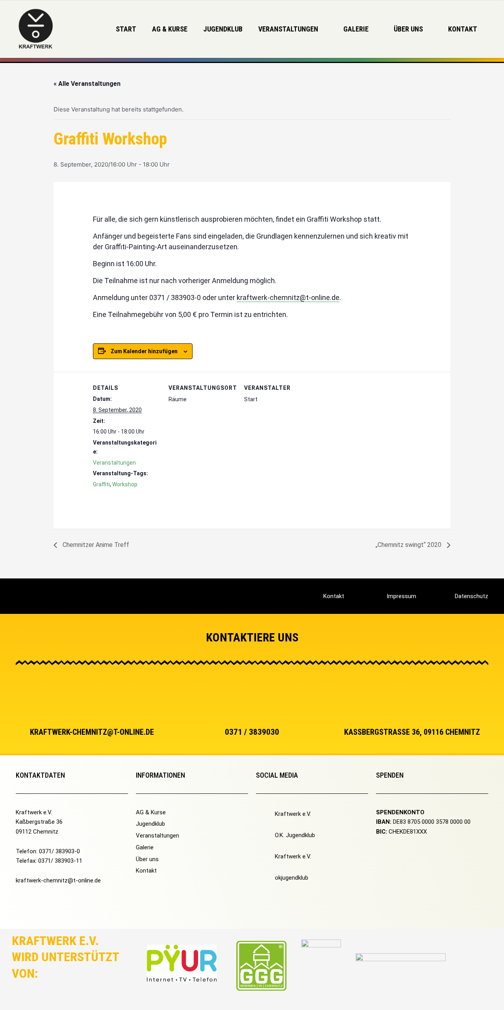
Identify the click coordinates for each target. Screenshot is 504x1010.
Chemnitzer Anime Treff (95, 545)
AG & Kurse (169, 29)
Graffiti (101, 484)
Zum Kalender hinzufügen (144, 351)
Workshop (124, 484)
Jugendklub (223, 29)
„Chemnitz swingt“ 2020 (409, 545)
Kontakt (462, 29)
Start (126, 29)
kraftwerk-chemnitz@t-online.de (288, 297)
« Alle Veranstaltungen (87, 83)
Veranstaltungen (114, 463)
